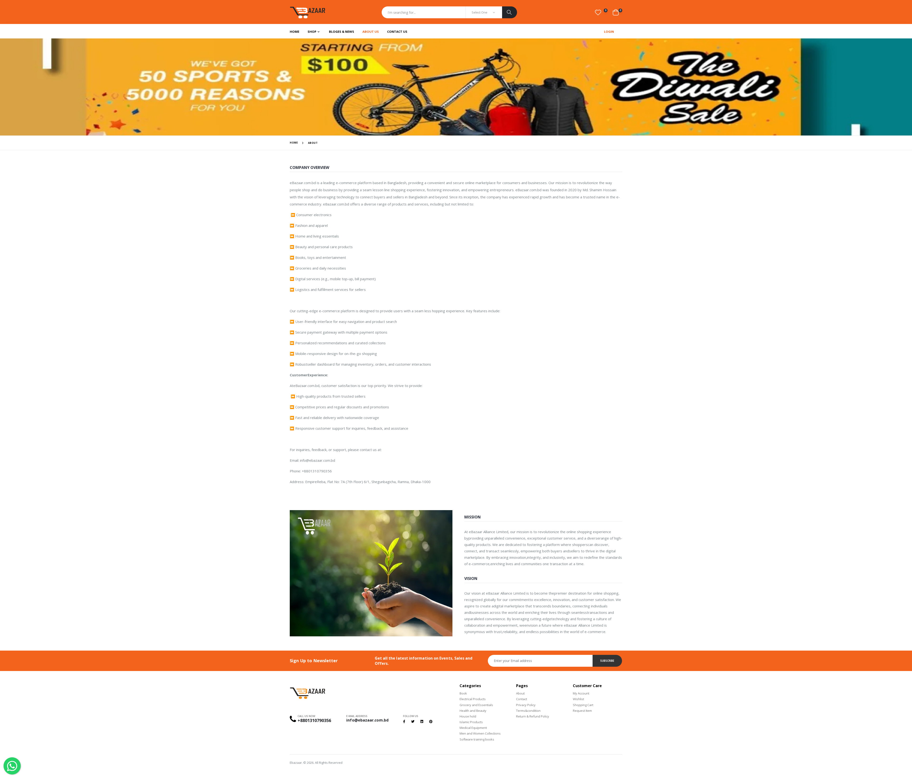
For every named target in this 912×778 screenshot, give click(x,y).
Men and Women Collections (480, 733)
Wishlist (578, 699)
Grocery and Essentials (476, 705)
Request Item (582, 710)
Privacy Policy (526, 705)
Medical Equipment (473, 728)
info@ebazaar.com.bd (367, 720)
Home (294, 31)
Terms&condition (528, 710)
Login (609, 31)
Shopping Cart (583, 705)
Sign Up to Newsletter (314, 660)
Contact (521, 699)
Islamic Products (471, 722)
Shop (312, 31)
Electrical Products (473, 699)
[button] (601, 12)
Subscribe (607, 661)
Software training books (477, 739)
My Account (581, 693)
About (520, 693)
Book (463, 693)
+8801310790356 (314, 720)
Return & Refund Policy (532, 716)
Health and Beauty (473, 710)
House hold (468, 716)
